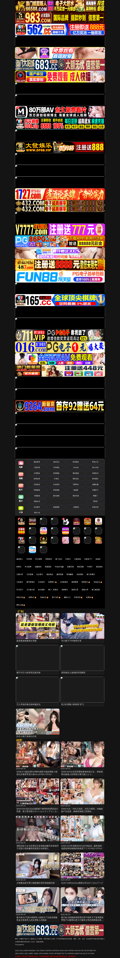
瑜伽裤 (75, 490)
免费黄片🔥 (85, 582)
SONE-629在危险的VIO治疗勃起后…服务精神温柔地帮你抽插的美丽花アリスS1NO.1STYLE (81, 847)
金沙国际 (41, 589)
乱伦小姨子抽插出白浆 (27, 736)
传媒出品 (37, 501)
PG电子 (68, 559)
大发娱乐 (19, 582)
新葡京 (18, 567)
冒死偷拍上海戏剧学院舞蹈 (73, 672)
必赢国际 (38, 567)
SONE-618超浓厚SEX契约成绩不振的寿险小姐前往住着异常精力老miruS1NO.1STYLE (37, 773)
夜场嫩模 (70, 574)
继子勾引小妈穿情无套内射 (29, 672)
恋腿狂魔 (95, 484)
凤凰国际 (48, 567)
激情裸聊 (74, 582)
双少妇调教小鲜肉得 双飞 (72, 704)
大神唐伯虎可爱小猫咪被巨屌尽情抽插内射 (36, 883)
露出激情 (56, 496)
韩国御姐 (56, 473)
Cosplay (76, 467)
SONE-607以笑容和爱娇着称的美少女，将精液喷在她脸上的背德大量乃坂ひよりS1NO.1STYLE (82, 774)
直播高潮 (70, 567)
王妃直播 (29, 574)
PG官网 (29, 559)
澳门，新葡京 (53, 589)
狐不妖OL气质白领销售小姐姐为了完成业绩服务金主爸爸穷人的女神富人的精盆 (37, 918)
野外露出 (95, 479)
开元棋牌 (38, 559)
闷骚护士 (95, 490)
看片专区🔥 (56, 597)
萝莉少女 (95, 462)
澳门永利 (58, 559)
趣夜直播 (59, 574)
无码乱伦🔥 (98, 582)
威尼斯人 (19, 559)
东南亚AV (95, 473)
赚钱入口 (67, 597)
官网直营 (48, 559)
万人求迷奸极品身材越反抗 (29, 704)
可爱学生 (76, 484)
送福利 (98, 559)
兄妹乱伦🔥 (44, 597)
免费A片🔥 (32, 597)
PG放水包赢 (59, 567)
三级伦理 (37, 467)
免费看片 (65, 589)
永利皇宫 (41, 582)
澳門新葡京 (30, 582)
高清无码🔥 (78, 597)
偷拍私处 (50, 574)
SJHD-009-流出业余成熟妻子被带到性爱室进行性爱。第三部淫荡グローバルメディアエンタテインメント (38, 811)
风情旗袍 (37, 490)
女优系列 (56, 484)
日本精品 (56, 467)
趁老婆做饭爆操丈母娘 (27, 640)
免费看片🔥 (52, 582)
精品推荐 (37, 462)
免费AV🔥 (89, 597)
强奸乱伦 (56, 462)
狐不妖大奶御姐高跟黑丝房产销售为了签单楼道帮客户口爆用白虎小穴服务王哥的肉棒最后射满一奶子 (82, 920)
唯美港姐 (76, 473)
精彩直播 (80, 567)
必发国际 (80, 574)
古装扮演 (37, 484)
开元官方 (19, 589)
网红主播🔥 (20, 605)
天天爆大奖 (30, 589)
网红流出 (76, 479)
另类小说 (37, 512)
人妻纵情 (76, 507)
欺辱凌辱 (37, 479)
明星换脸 (56, 490)
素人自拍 (95, 467)
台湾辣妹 (37, 473)
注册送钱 (77, 559)
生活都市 (37, 507)
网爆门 (95, 496)
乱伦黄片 (39, 574)
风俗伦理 (95, 507)
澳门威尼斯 (96, 589)
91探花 (56, 479)
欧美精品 (76, 462)
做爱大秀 (74, 589)
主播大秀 (19, 574)
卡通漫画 (37, 496)
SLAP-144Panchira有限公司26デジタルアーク (82, 883)
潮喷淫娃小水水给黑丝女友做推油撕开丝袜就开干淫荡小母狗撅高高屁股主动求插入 (38, 847)
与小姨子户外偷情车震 (71, 640)
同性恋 (95, 501)
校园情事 (56, 507)
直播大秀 (85, 589)
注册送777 (88, 559)
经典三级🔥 (20, 597)
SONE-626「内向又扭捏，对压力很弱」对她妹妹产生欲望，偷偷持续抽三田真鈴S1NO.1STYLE (82, 811)
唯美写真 (76, 496)
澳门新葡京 (91, 574)
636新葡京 (64, 582)
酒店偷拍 (99, 567)
